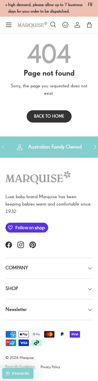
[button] (89, 25)
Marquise (27, 358)
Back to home (49, 116)
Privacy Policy (50, 367)
